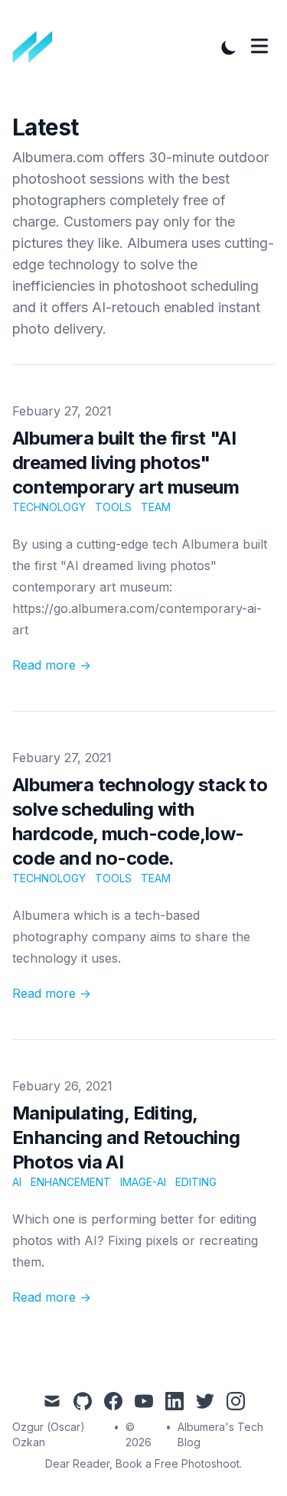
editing (196, 1181)
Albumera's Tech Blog (220, 1434)
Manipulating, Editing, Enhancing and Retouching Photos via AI (126, 1137)
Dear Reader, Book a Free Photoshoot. (143, 1463)
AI (16, 1181)
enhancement (71, 1181)
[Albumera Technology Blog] (37, 47)
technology (49, 506)
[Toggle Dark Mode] (229, 47)
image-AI (143, 1181)
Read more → (51, 665)
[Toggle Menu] (259, 46)
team (156, 506)
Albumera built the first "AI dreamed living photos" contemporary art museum (125, 462)
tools (113, 506)
